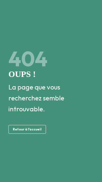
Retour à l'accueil (27, 129)
